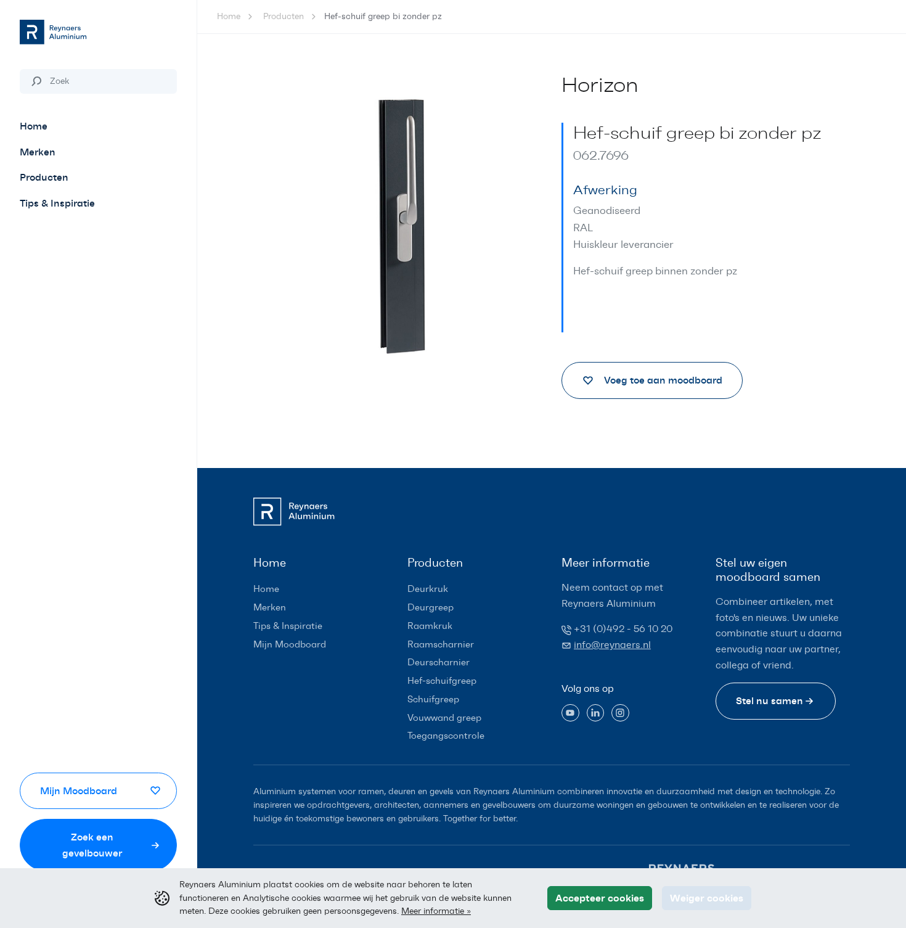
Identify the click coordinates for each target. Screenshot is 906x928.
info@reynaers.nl (612, 645)
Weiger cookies (706, 898)
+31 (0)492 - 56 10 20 (623, 628)
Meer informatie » (436, 911)
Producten (283, 16)
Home (228, 16)
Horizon (600, 85)
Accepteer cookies (599, 898)
